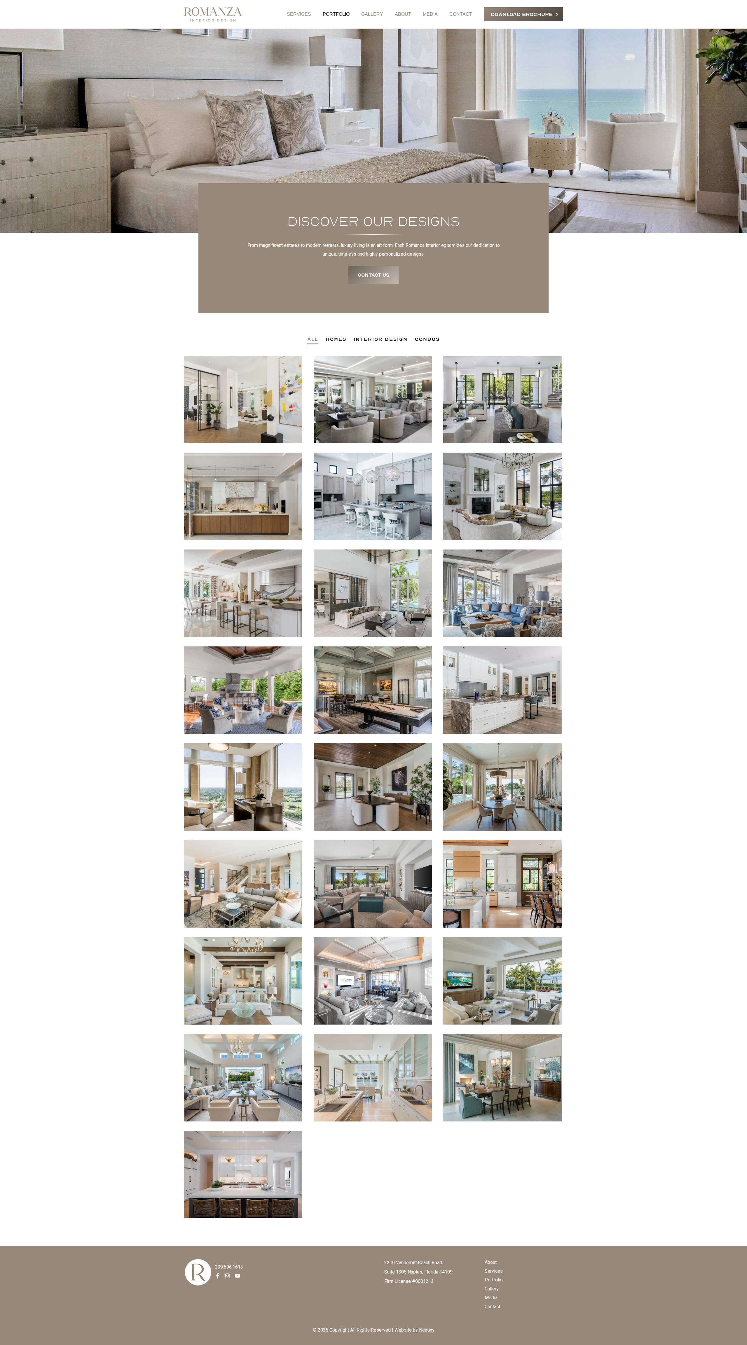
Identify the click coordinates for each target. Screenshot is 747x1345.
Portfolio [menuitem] (494, 1280)
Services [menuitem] (494, 1271)
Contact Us (373, 275)
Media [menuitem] (491, 1297)
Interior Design (381, 339)
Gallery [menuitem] (492, 1289)
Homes (336, 339)
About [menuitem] (491, 1262)
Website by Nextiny (414, 1330)
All (312, 339)
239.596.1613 (229, 1267)
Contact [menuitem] (492, 1306)
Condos (427, 339)
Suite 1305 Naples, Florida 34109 (418, 1272)
